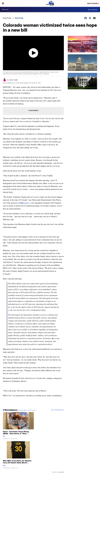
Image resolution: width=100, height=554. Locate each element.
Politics (7, 18)
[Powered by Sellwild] (61, 472)
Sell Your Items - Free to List (26, 410)
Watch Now (92, 3)
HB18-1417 (24, 203)
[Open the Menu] (2, 3)
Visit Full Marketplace (57, 410)
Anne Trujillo (14, 80)
